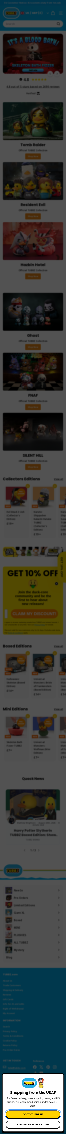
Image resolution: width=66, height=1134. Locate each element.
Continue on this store (33, 1124)
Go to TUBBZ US (33, 1114)
